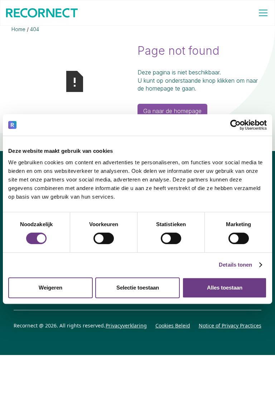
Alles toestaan (224, 288)
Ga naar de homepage (172, 111)
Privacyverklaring (126, 325)
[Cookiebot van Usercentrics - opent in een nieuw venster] (235, 125)
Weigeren (50, 288)
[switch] (103, 238)
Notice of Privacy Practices (230, 325)
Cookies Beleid (172, 325)
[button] (262, 12)
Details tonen (235, 265)
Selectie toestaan (137, 288)
